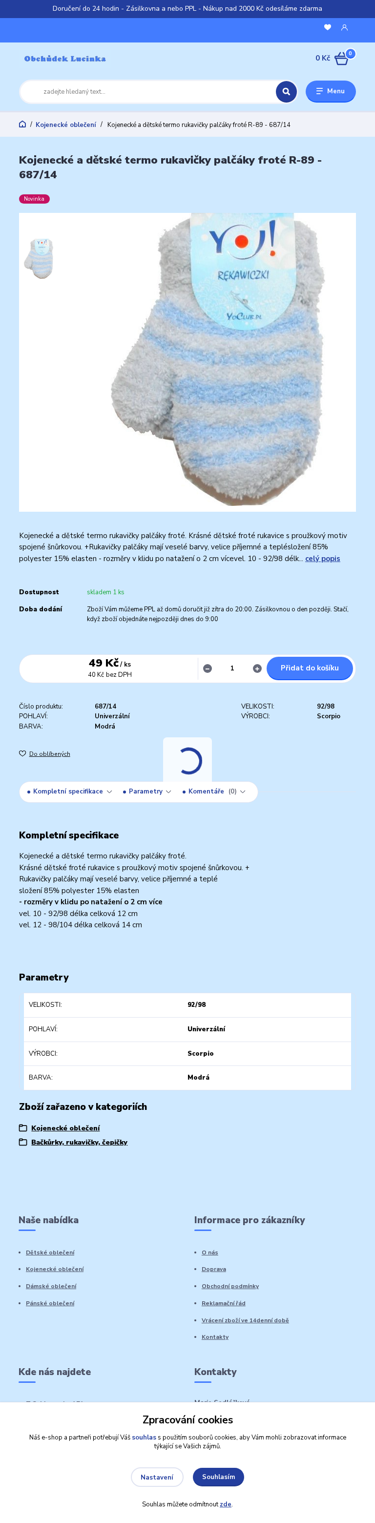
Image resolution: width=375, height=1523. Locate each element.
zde (225, 1504)
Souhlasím (218, 1477)
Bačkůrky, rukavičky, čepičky (79, 1142)
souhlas (144, 1437)
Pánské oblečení (50, 1303)
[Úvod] (65, 58)
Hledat (286, 92)
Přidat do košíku (310, 668)
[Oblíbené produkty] (327, 27)
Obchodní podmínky (230, 1286)
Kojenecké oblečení (66, 125)
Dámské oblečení (51, 1286)
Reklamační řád (224, 1303)
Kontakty (215, 1337)
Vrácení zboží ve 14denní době (245, 1320)
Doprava (214, 1269)
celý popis (322, 558)
